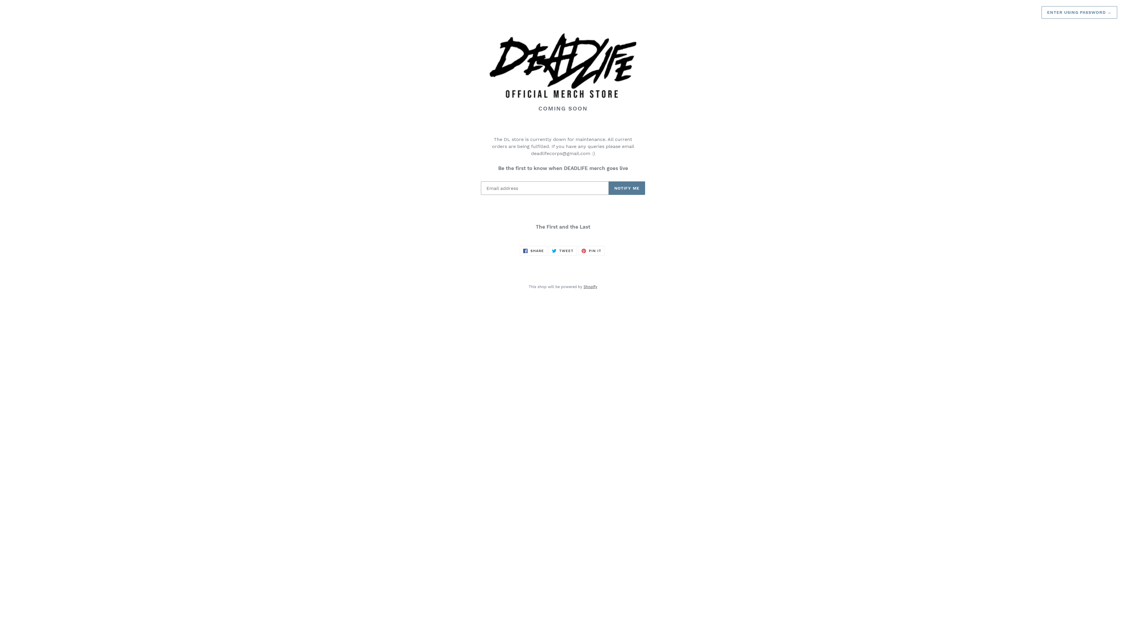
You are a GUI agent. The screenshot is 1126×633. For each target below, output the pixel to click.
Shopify (590, 287)
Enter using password (1079, 12)
